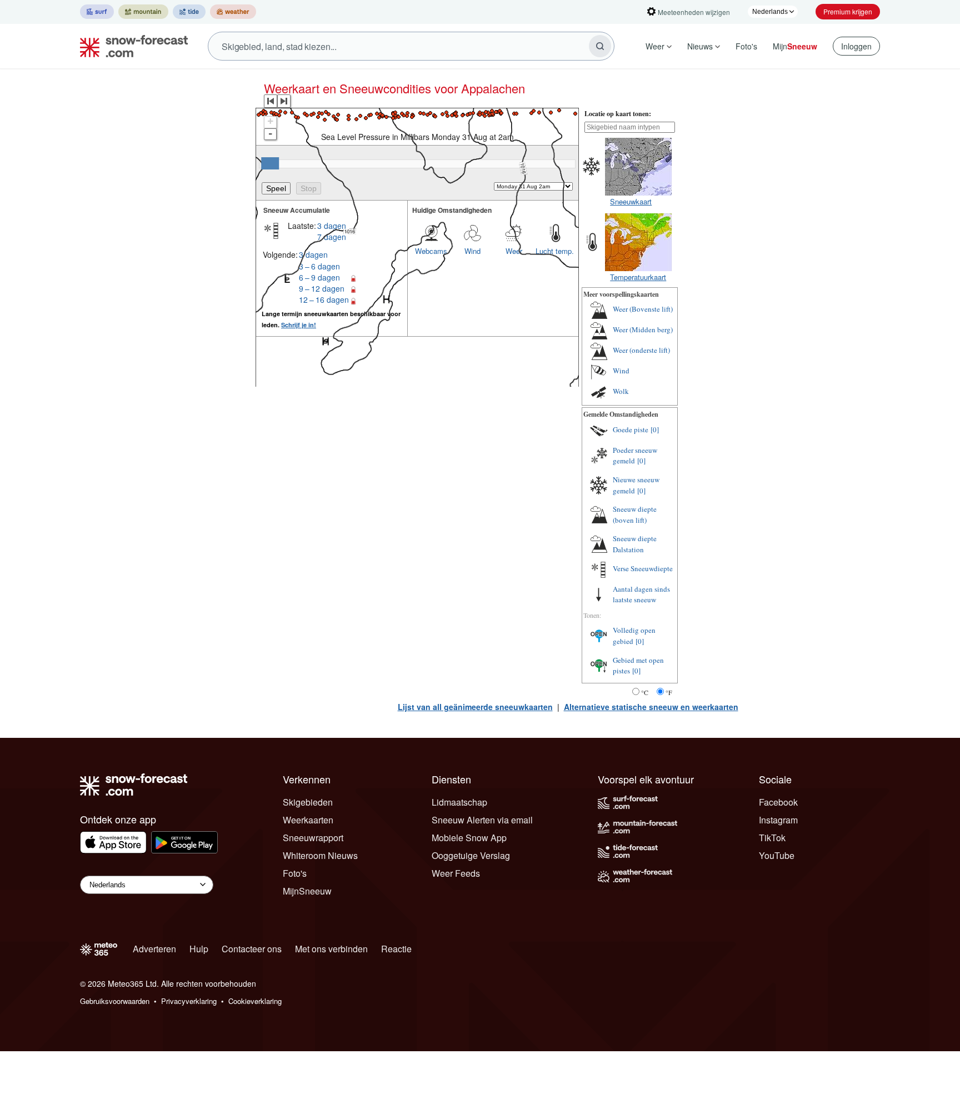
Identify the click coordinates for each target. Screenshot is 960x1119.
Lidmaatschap (459, 802)
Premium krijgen (847, 11)
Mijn (795, 46)
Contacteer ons (252, 948)
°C (644, 692)
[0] (655, 429)
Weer (655, 46)
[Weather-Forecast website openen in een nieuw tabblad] (233, 11)
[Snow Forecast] (130, 46)
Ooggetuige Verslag (471, 855)
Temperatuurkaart (638, 277)
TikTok (772, 837)
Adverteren (154, 948)
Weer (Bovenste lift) (643, 309)
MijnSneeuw (307, 891)
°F (669, 692)
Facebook (778, 802)
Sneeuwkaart (631, 201)
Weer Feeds (456, 873)
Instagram (778, 819)
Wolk (621, 391)
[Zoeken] (600, 46)
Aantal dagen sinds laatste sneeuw (641, 594)
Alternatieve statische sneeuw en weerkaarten (651, 706)
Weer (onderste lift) (641, 350)
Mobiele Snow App (469, 837)
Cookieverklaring (255, 1001)
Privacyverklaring (189, 1001)
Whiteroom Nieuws (320, 855)
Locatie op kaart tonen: (617, 113)
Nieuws (700, 46)
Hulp (198, 948)
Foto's (746, 46)
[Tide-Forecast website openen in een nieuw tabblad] (189, 11)
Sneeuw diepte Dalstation (635, 543)
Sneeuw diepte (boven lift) (635, 514)
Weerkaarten (308, 819)
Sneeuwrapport (313, 837)
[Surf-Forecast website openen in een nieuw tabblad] (97, 11)
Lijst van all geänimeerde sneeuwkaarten (475, 706)
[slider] (270, 163)
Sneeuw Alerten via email (482, 819)
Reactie (396, 948)
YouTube (776, 855)
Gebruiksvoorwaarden (114, 1001)
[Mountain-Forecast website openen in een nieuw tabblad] (143, 11)
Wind (621, 371)
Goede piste (630, 429)
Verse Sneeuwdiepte (643, 568)
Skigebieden (308, 802)
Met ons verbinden (331, 948)
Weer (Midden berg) (643, 329)
